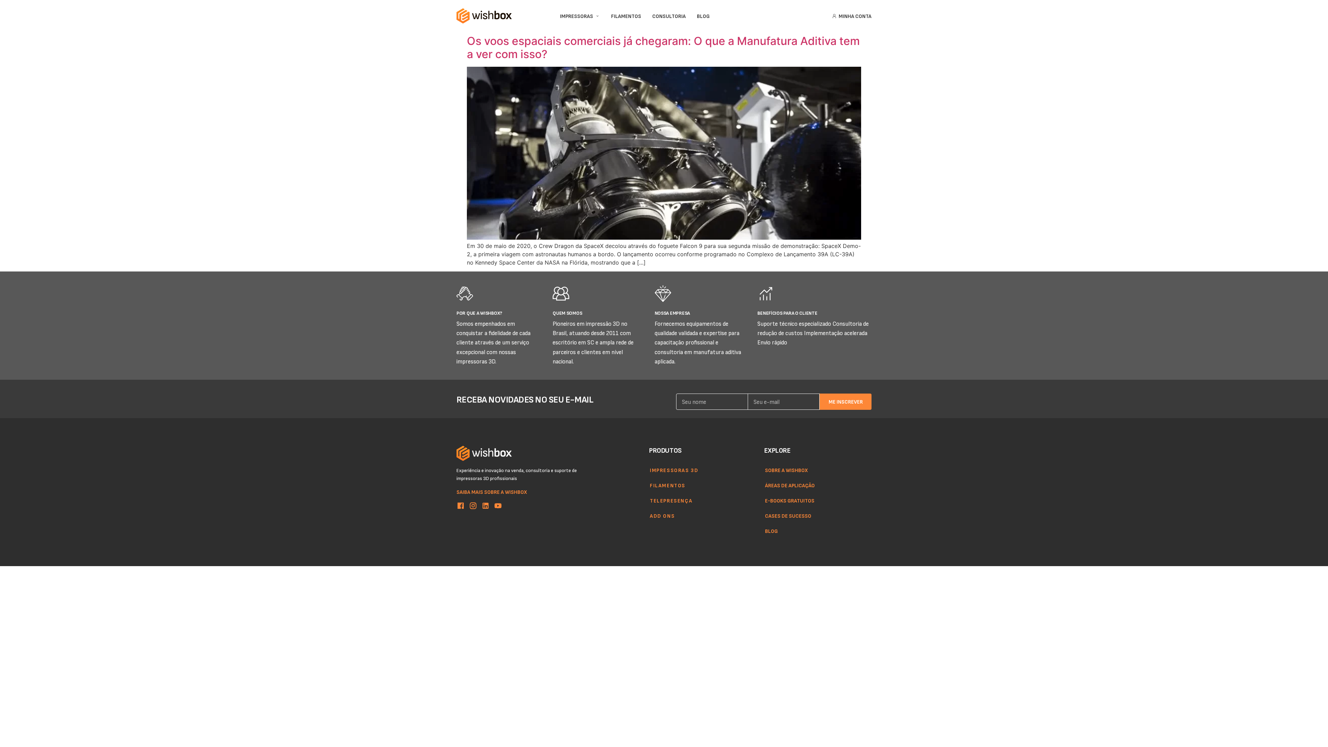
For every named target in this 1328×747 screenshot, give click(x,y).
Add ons (662, 516)
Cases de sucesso (788, 516)
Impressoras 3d (674, 470)
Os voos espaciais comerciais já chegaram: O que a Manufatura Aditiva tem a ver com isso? (663, 47)
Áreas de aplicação (790, 485)
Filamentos (667, 485)
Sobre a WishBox (786, 470)
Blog (771, 531)
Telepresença (671, 500)
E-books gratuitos (789, 500)
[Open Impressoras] (597, 16)
